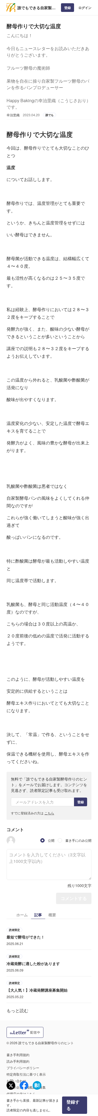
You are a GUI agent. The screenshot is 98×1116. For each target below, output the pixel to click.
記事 (38, 914)
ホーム (22, 914)
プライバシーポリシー (23, 1067)
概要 (52, 914)
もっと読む (17, 1010)
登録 (67, 7)
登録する (72, 1105)
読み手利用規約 (18, 1061)
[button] (11, 840)
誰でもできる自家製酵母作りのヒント (36, 8)
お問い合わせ (16, 1080)
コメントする (74, 898)
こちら (49, 813)
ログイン (84, 7)
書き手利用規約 (18, 1054)
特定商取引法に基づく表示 (26, 1074)
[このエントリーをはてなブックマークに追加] (37, 1085)
